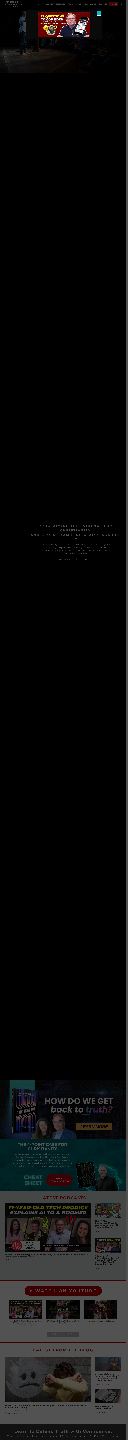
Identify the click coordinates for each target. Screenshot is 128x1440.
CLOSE (99, 13)
